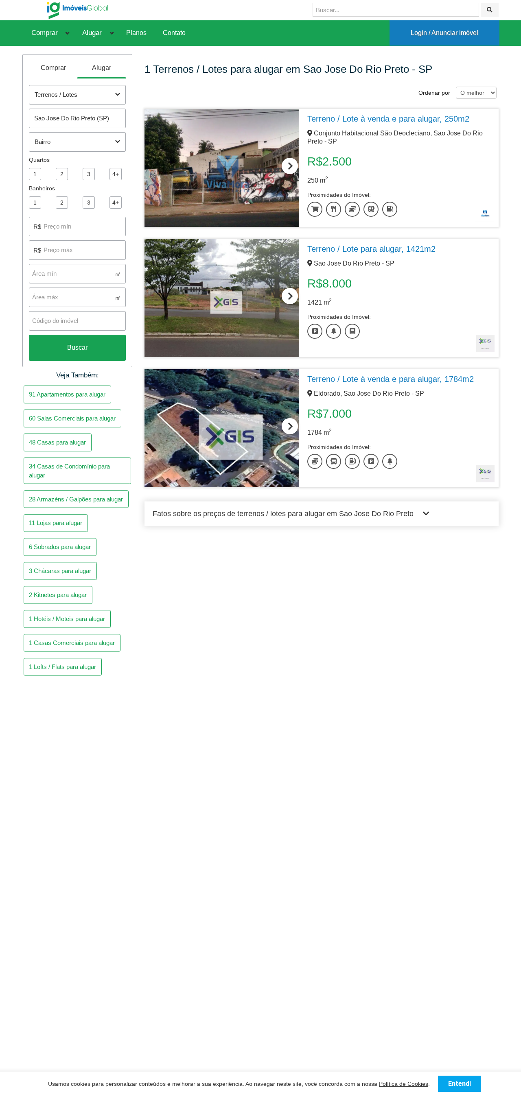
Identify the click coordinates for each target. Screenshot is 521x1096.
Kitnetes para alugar (58, 594)
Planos (136, 32)
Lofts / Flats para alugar (62, 666)
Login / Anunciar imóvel (444, 32)
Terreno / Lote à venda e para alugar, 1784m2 (390, 379)
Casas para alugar (57, 442)
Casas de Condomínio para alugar (69, 471)
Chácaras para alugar (60, 570)
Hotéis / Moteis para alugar (67, 618)
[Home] (77, 10)
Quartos (39, 160)
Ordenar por (434, 92)
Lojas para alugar (55, 522)
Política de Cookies (403, 1084)
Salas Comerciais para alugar (72, 418)
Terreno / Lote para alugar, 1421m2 (371, 248)
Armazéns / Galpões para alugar (76, 499)
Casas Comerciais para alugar (72, 642)
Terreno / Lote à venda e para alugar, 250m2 (388, 118)
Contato (174, 32)
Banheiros (42, 188)
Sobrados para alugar (60, 546)
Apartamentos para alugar (67, 394)
